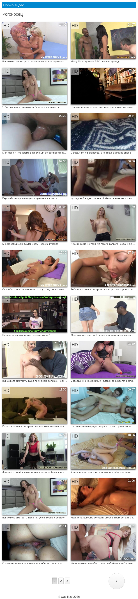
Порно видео (13, 5)
